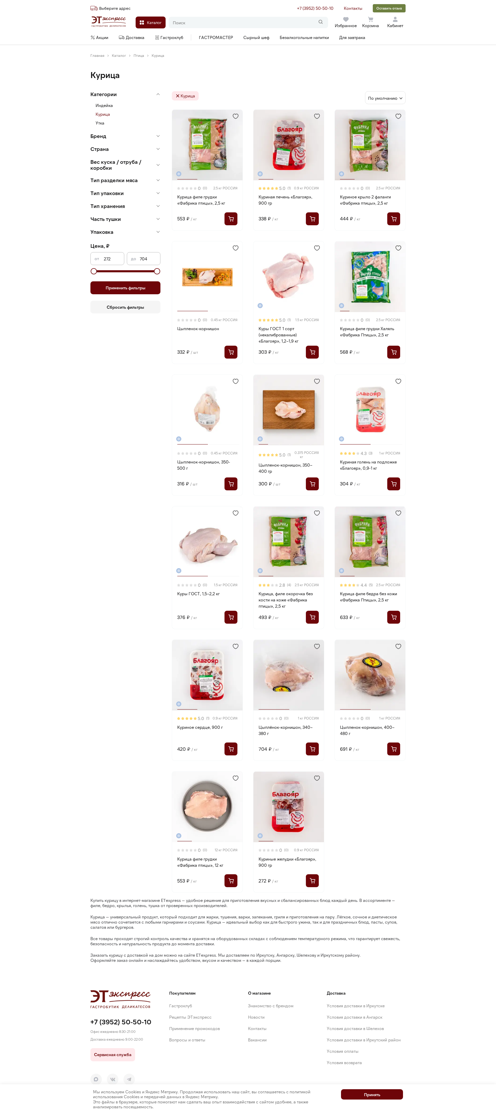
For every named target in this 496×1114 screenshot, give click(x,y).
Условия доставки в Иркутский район (364, 1039)
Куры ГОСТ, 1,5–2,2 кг (198, 593)
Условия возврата (344, 1062)
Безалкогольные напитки (304, 37)
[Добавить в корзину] (230, 218)
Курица (103, 114)
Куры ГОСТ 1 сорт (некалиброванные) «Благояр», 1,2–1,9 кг (278, 334)
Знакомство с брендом (270, 1005)
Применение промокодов (194, 1028)
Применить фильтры (125, 287)
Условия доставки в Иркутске (356, 1005)
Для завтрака (352, 37)
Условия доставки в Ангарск (354, 1017)
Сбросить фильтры (125, 306)
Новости (256, 1017)
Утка (100, 122)
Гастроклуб (180, 1005)
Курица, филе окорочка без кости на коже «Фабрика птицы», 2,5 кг (286, 599)
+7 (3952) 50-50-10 (315, 8)
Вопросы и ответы (187, 1039)
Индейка (104, 105)
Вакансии (257, 1039)
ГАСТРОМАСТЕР (216, 37)
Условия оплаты (343, 1051)
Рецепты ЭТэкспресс (190, 1017)
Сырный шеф (256, 37)
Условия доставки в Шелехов (355, 1028)
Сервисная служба (112, 1054)
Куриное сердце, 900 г (200, 727)
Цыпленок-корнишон (198, 328)
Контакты (353, 8)
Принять (372, 1094)
